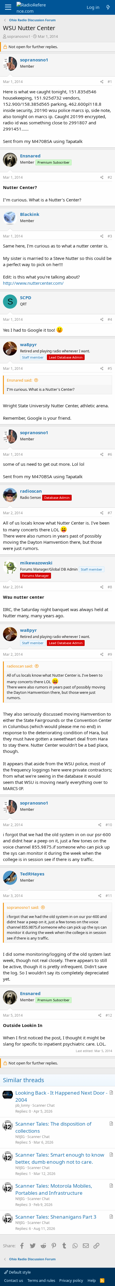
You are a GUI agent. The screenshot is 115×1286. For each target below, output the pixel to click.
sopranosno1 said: (23, 907)
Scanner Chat (43, 1105)
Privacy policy (71, 1280)
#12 (109, 1015)
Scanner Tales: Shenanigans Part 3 (55, 1216)
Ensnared (30, 156)
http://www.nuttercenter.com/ (33, 283)
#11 (109, 895)
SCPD (25, 297)
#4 (110, 319)
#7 (110, 512)
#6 (110, 454)
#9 (110, 654)
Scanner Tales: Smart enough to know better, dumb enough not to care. (59, 1158)
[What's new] (108, 7)
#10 (109, 824)
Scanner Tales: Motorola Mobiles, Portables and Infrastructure (53, 1189)
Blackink (29, 214)
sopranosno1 (18, 36)
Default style (19, 1272)
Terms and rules (41, 1280)
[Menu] (8, 7)
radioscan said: (20, 666)
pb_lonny (22, 1105)
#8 (110, 587)
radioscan (31, 491)
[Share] (102, 82)
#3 (110, 236)
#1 (110, 81)
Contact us (13, 1280)
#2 (110, 177)
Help (92, 1280)
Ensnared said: (19, 380)
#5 (110, 368)
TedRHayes (32, 874)
